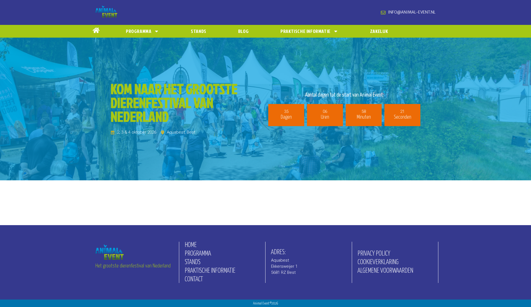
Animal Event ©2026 (265, 303)
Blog (243, 31)
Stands (198, 31)
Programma (138, 31)
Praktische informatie (305, 31)
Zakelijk (379, 31)
